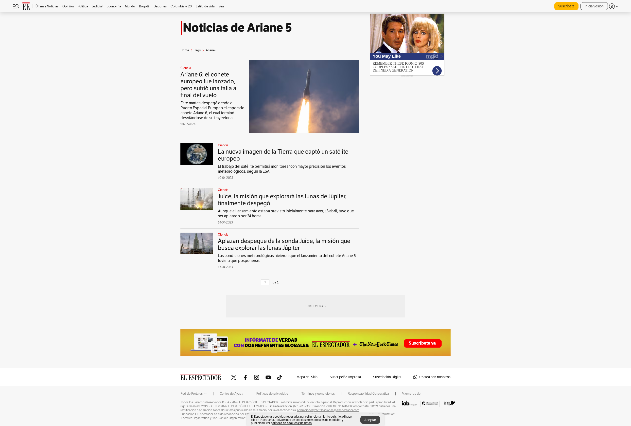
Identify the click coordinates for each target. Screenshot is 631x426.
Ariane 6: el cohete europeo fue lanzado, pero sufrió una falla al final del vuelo (209, 85)
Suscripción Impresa (345, 377)
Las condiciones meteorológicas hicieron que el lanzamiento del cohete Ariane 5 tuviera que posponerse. (287, 258)
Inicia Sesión (594, 6)
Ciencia (185, 68)
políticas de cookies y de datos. (291, 423)
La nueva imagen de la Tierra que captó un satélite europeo (283, 155)
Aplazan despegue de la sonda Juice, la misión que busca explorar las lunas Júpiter (284, 244)
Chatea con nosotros (435, 377)
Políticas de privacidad (272, 393)
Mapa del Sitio (307, 377)
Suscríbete (566, 6)
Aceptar (370, 420)
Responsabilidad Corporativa (368, 393)
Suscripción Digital (387, 377)
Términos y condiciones (318, 393)
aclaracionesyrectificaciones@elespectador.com (328, 410)
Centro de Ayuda (231, 393)
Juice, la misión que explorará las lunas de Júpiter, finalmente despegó (282, 199)
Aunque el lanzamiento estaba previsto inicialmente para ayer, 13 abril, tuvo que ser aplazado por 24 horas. (286, 213)
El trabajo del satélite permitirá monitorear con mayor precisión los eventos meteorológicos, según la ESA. (282, 169)
